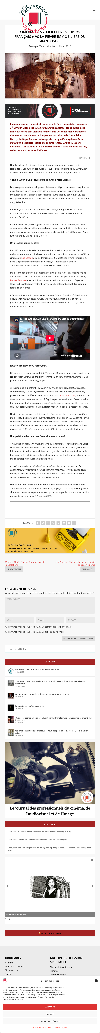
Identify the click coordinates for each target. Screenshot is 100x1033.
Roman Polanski (18, 280)
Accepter (50, 1007)
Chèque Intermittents (61, 967)
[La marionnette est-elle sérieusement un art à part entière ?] (11, 696)
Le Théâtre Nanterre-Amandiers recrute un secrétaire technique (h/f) (39, 831)
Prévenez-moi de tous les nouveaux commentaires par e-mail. (39, 626)
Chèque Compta (58, 974)
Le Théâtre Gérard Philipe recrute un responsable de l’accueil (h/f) (37, 839)
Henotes (54, 970)
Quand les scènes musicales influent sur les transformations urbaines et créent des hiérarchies (53, 719)
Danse (8, 973)
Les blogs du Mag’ (51, 933)
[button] (96, 981)
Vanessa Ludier (47, 46)
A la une (9, 962)
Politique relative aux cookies (42, 1027)
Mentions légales (61, 1027)
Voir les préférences (50, 1021)
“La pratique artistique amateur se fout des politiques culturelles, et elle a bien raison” (51, 732)
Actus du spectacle (14, 966)
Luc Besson (27, 257)
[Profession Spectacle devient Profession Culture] (11, 671)
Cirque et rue (11, 970)
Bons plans (50, 824)
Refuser (50, 1014)
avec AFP (84, 157)
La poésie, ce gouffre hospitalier (29, 706)
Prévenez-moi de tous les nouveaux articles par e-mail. (36, 631)
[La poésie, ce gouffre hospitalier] (11, 708)
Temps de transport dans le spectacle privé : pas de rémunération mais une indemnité (50, 682)
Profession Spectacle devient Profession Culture (37, 669)
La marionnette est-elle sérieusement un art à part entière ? (43, 694)
